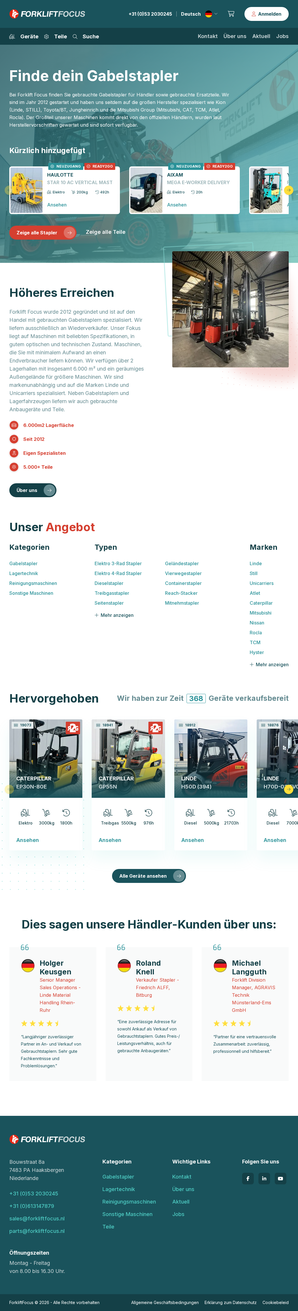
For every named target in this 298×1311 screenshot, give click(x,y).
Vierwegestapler (183, 573)
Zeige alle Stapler (37, 233)
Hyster (257, 652)
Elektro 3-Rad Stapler (118, 563)
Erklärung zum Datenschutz (231, 1302)
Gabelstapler (23, 563)
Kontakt (208, 36)
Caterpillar (261, 603)
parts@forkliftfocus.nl (37, 1231)
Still (254, 573)
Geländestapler (182, 563)
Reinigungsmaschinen (33, 583)
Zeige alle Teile (105, 232)
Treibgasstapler (112, 593)
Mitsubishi (261, 613)
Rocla (256, 632)
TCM (255, 642)
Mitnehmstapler (182, 603)
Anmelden (269, 14)
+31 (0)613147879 (31, 1206)
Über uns (235, 36)
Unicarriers (262, 583)
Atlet (255, 593)
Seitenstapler (109, 603)
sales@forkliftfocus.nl (37, 1218)
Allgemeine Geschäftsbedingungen (165, 1302)
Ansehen (27, 840)
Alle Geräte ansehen (143, 876)
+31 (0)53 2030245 (150, 14)
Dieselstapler (109, 583)
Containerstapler (183, 583)
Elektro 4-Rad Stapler (118, 573)
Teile (108, 1227)
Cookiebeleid (275, 1302)
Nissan (257, 623)
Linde (256, 563)
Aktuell (261, 36)
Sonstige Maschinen (31, 593)
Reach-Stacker (181, 593)
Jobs (282, 36)
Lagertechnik (23, 573)
